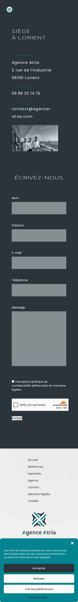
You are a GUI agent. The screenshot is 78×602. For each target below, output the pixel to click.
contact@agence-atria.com (32, 112)
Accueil (33, 460)
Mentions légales (37, 597)
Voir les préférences (39, 589)
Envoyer (17, 418)
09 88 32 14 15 (26, 93)
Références (35, 467)
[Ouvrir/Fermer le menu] (9, 9)
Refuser (39, 579)
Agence (33, 480)
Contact (33, 487)
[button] (72, 543)
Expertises (34, 473)
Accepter (39, 568)
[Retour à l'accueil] (38, 524)
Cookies (33, 501)
